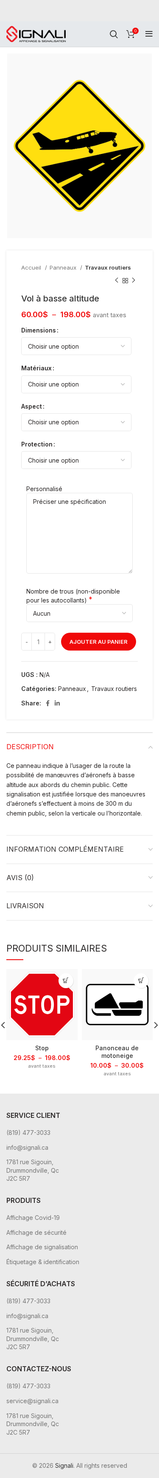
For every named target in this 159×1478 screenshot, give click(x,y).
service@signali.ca (32, 1400)
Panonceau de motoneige (117, 1051)
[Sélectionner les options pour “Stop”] (66, 980)
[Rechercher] (114, 34)
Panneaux (64, 267)
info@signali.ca (27, 1147)
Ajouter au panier (99, 641)
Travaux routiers (108, 267)
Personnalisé (44, 488)
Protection (37, 444)
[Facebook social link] (47, 703)
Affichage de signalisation (42, 1247)
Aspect (31, 406)
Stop (42, 1048)
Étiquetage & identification (42, 1261)
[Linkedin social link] (57, 703)
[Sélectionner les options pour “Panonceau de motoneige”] (141, 980)
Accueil (32, 267)
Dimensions (38, 330)
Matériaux (36, 368)
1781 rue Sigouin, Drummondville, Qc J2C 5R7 (32, 1170)
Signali (64, 1465)
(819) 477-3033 (28, 1132)
